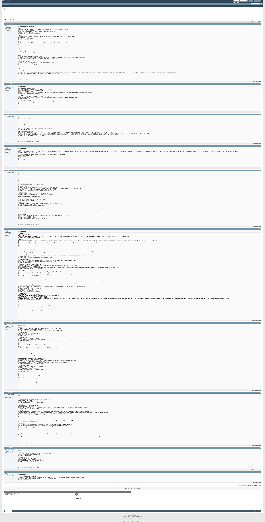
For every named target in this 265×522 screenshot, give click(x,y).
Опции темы (251, 21)
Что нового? (7, 4)
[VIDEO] (76, 497)
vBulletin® (132, 515)
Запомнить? (237, 2)
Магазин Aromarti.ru (21, 4)
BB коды (76, 493)
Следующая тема (136, 488)
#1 (260, 23)
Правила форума (78, 500)
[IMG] (76, 495)
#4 (260, 145)
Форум (13, 4)
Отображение (257, 21)
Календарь (17, 5)
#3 (260, 114)
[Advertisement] (132, 13)
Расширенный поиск (257, 5)
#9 (260, 447)
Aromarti (133, 518)
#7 (260, 322)
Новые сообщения (7, 5)
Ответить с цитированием (256, 81)
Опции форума (22, 5)
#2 (260, 83)
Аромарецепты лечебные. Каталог (26, 8)
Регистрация (257, 0)
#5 (260, 170)
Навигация (28, 5)
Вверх (260, 485)
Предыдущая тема (128, 488)
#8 (260, 392)
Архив (256, 510)
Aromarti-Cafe (29, 4)
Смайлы (76, 494)
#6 (260, 228)
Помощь (251, 0)
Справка (12, 5)
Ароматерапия (15, 8)
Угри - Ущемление (10, 19)
